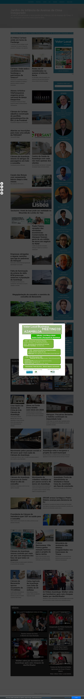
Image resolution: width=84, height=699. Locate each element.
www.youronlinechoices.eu (46, 697)
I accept (76, 697)
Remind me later (68, 697)
